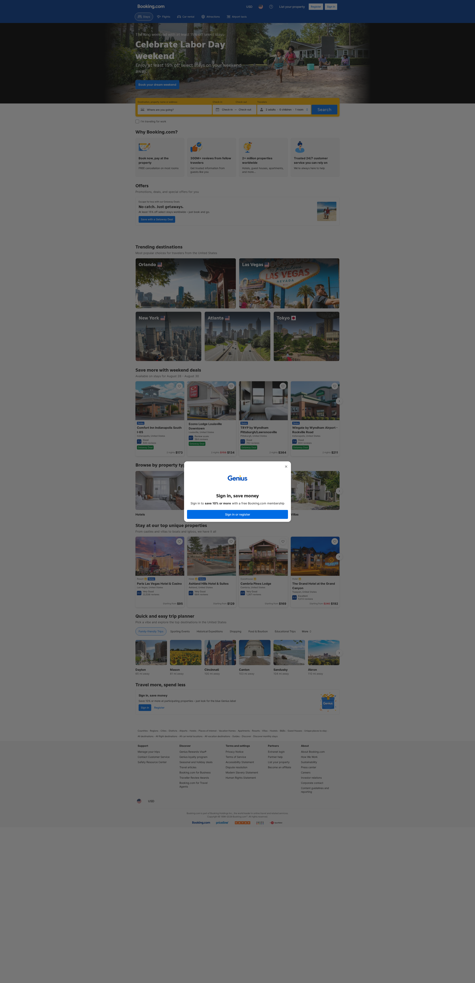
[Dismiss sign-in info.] (286, 466)
